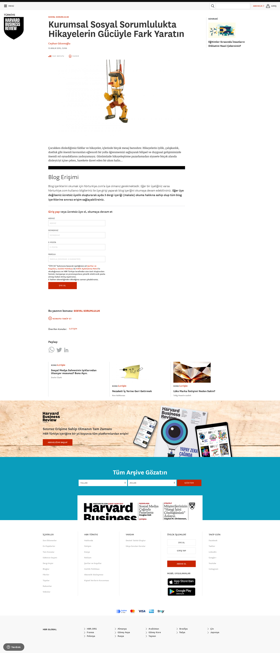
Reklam (87, 557)
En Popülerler (49, 546)
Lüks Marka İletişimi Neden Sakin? (194, 391)
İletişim (73, 328)
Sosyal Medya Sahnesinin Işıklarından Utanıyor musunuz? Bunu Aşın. (73, 372)
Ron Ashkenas (118, 395)
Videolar (46, 592)
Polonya (90, 636)
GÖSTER (189, 483)
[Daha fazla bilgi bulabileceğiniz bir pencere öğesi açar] (13, 647)
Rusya (120, 636)
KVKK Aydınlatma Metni (87, 268)
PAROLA (52, 254)
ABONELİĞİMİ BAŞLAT (57, 442)
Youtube (212, 563)
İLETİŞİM (61, 365)
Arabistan (153, 628)
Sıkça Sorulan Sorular (136, 546)
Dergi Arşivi (48, 563)
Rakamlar (47, 586)
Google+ (212, 557)
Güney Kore (154, 632)
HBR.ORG (91, 628)
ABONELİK (258, 6)
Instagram (213, 569)
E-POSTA (52, 242)
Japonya (214, 632)
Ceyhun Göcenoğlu (59, 43)
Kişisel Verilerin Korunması (96, 580)
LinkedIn (212, 552)
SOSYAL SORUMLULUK (58, 17)
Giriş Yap (181, 550)
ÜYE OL (62, 285)
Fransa (90, 632)
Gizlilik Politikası (65, 268)
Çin (212, 628)
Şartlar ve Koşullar (93, 563)
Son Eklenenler (50, 540)
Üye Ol (181, 542)
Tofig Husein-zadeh (182, 395)
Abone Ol (181, 564)
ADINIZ (51, 218)
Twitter (212, 546)
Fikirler (46, 574)
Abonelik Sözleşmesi (93, 574)
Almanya (122, 628)
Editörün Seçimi (50, 557)
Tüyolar (46, 580)
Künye (87, 552)
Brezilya (183, 628)
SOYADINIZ (53, 230)
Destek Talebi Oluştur (136, 540)
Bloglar (46, 569)
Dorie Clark (56, 377)
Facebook (213, 540)
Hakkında (88, 540)
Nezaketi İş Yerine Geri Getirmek (132, 391)
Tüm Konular (48, 552)
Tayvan (152, 636)
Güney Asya (123, 632)
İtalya (182, 632)
